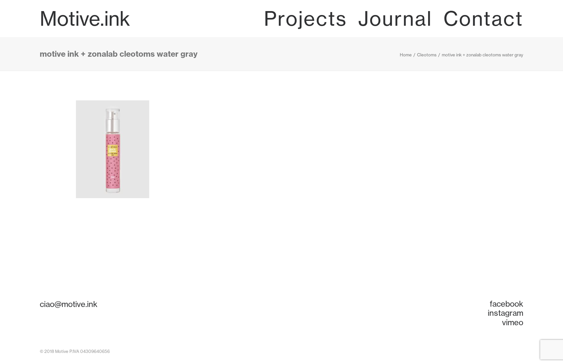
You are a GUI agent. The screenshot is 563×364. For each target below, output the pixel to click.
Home (406, 54)
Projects (305, 18)
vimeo (512, 322)
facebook (506, 304)
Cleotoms (427, 54)
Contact (483, 18)
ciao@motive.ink (68, 304)
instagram (505, 313)
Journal (395, 18)
